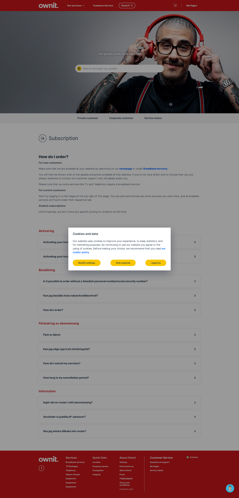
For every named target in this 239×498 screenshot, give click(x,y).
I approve (156, 262)
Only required (123, 262)
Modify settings (86, 262)
